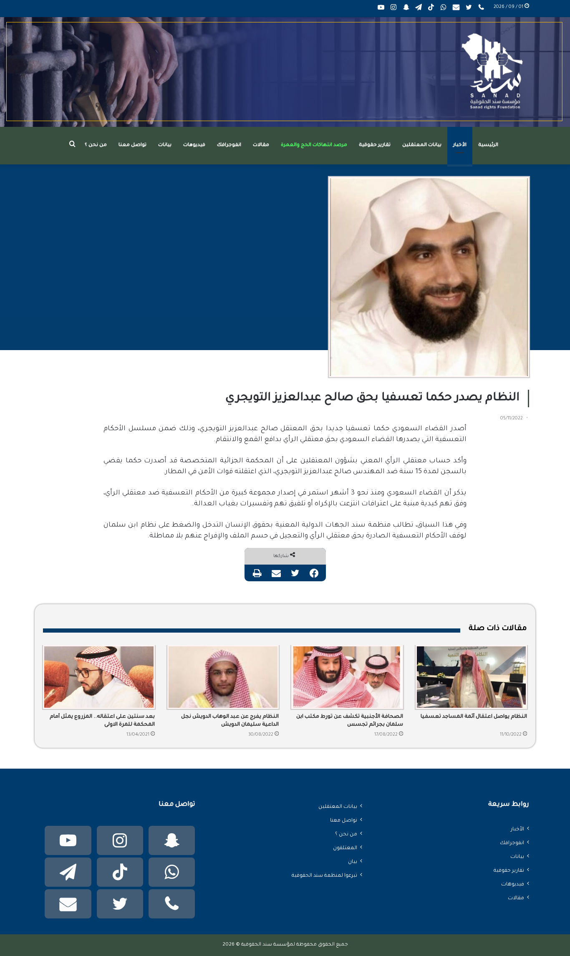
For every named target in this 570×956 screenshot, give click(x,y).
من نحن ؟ (96, 145)
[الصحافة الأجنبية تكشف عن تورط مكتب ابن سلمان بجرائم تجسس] (347, 677)
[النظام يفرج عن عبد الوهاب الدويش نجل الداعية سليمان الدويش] (223, 677)
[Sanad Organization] (285, 72)
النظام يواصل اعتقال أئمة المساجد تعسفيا (474, 717)
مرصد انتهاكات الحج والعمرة (314, 145)
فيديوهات (194, 145)
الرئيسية (488, 145)
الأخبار (460, 145)
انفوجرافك (229, 145)
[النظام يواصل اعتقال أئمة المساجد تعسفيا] (471, 677)
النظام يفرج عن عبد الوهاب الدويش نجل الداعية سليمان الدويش (230, 721)
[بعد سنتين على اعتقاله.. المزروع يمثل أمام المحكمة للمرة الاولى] (99, 677)
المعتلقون (345, 848)
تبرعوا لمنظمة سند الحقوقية (324, 876)
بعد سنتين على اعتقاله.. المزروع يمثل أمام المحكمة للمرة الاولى (102, 721)
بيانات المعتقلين (421, 145)
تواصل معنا (132, 145)
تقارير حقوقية (375, 145)
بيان (352, 862)
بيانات (165, 145)
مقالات (261, 145)
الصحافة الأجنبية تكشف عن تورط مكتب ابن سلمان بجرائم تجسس (349, 721)
